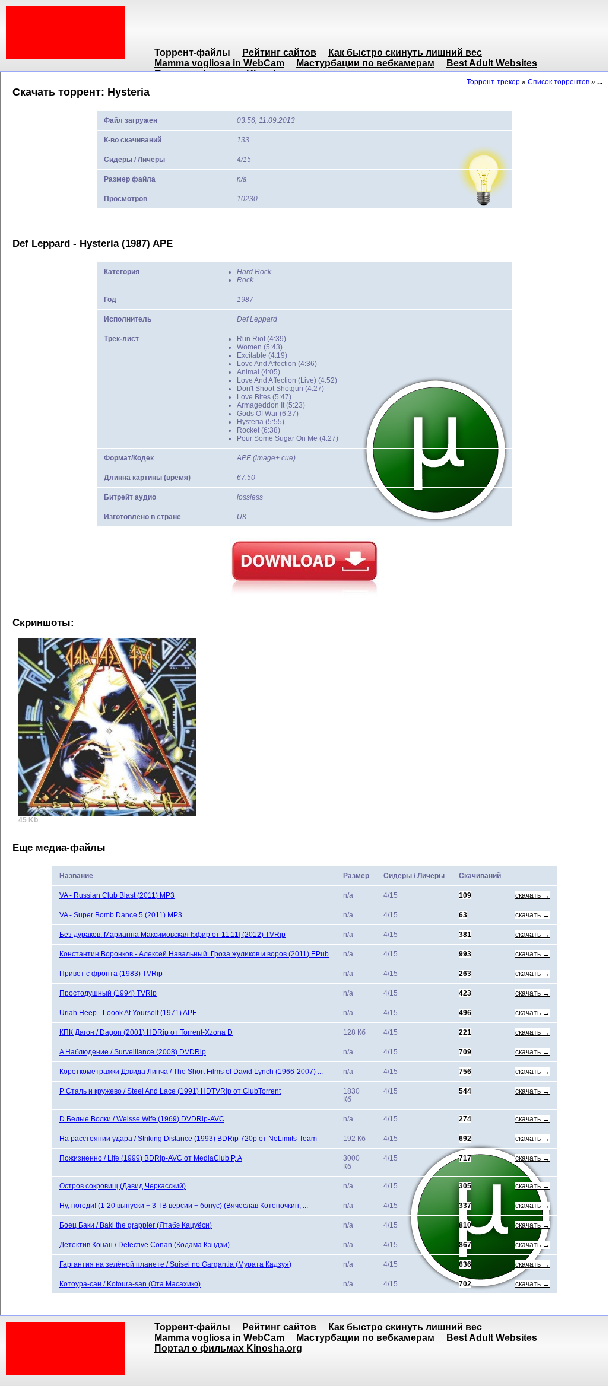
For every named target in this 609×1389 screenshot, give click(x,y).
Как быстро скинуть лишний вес (405, 52)
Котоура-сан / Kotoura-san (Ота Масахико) (130, 1284)
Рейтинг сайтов (279, 52)
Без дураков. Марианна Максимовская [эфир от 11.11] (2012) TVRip (172, 934)
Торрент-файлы (192, 52)
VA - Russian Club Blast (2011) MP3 (117, 895)
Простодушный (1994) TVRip (108, 993)
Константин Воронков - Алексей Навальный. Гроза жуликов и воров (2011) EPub (194, 954)
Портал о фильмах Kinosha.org (228, 1348)
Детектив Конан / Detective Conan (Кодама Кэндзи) (144, 1245)
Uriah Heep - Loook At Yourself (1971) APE (128, 1013)
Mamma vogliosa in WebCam (219, 63)
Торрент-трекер (493, 82)
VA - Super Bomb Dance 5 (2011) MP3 (120, 915)
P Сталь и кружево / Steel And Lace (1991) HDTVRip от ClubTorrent (170, 1091)
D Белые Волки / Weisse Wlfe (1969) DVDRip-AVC (141, 1119)
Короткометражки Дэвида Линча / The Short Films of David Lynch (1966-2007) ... (191, 1071)
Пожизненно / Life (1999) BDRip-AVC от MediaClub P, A (150, 1158)
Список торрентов (558, 82)
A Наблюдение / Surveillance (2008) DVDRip (132, 1052)
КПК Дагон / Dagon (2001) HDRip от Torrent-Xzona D (146, 1032)
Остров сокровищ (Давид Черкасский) (122, 1186)
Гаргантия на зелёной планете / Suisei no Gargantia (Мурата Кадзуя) (175, 1264)
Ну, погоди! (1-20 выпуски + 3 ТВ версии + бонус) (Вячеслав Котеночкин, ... (183, 1206)
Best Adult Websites (491, 63)
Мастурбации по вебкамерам (365, 63)
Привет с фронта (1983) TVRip (111, 974)
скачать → (532, 895)
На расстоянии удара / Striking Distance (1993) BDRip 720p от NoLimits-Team (188, 1138)
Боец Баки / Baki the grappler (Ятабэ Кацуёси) (135, 1225)
